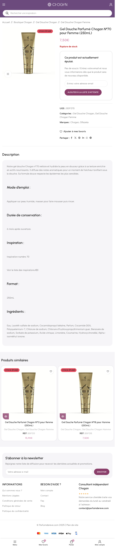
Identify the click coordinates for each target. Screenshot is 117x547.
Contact (44, 495)
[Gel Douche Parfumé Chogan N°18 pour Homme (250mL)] (86, 393)
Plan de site (72, 525)
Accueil (6, 22)
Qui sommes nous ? (12, 490)
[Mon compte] (111, 5)
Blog (43, 506)
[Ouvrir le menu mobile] (4, 5)
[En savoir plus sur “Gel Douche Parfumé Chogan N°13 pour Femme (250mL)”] (6, 416)
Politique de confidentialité (15, 511)
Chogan (75, 122)
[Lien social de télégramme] (91, 138)
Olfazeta (84, 122)
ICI (36, 270)
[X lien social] (75, 138)
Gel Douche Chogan (46, 22)
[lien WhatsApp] (87, 138)
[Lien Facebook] (71, 138)
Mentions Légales (10, 495)
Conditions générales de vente (17, 501)
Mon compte (47, 490)
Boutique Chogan (23, 22)
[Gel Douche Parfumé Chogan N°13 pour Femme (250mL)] (29, 393)
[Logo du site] (57, 4)
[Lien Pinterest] (79, 138)
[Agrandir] (8, 74)
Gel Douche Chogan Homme (96, 429)
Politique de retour (11, 506)
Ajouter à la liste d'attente (83, 92)
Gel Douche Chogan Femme (75, 22)
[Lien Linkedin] (83, 138)
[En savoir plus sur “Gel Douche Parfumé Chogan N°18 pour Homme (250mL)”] (63, 416)
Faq (42, 501)
